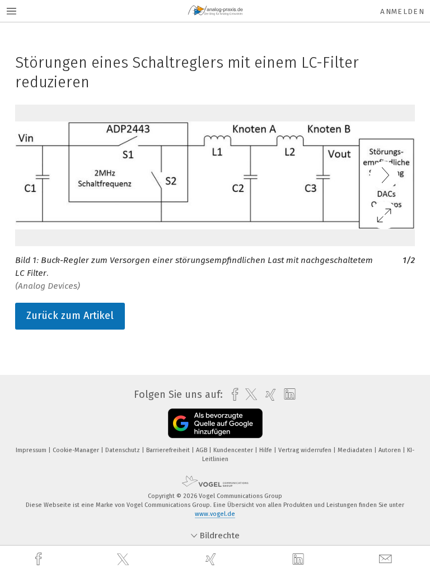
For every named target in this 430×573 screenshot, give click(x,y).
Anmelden (402, 11)
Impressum (32, 450)
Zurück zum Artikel (70, 315)
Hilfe (266, 450)
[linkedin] (299, 559)
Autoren (390, 450)
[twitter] (124, 559)
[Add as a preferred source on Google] (215, 423)
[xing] (212, 559)
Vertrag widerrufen (305, 450)
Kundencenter (234, 450)
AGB (202, 450)
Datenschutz (123, 450)
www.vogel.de (215, 514)
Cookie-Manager (77, 450)
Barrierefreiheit (168, 450)
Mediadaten (356, 450)
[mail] (387, 559)
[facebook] (39, 559)
